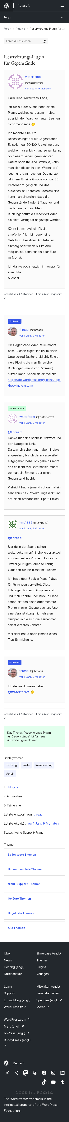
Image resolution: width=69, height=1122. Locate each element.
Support (9, 993)
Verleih (10, 773)
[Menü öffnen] (63, 6)
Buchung (11, 765)
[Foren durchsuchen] (44, 41)
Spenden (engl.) (49, 1000)
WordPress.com (17, 1019)
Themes (42, 960)
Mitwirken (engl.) (48, 986)
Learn (8, 986)
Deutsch (19, 1063)
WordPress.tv (15, 1007)
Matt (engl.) (14, 1026)
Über (7, 953)
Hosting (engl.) (14, 967)
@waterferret (19, 692)
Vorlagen (42, 974)
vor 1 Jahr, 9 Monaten (38, 88)
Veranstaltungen (47, 993)
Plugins (20, 28)
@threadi (15, 432)
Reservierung (44, 765)
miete (26, 765)
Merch (42, 1007)
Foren (7, 17)
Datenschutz (13, 974)
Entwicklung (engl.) (17, 1000)
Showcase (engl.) (48, 953)
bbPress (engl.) (16, 1033)
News (8, 960)
